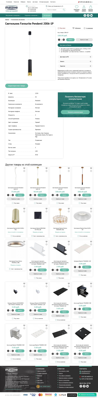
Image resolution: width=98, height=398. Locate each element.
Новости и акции (41, 371)
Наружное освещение (31, 15)
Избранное (78, 28)
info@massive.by (85, 373)
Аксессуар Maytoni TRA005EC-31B (82, 303)
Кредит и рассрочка (64, 380)
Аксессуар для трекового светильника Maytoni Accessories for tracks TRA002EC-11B (60, 262)
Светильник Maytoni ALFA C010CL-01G (15, 228)
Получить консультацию (75, 112)
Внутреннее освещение (13, 15)
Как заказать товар (64, 371)
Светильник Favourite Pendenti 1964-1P (15, 188)
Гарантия (62, 66)
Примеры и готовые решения (66, 387)
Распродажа (47, 15)
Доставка (35, 2)
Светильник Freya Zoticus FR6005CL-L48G (15, 261)
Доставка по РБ (64, 57)
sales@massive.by (86, 371)
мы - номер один (45, 386)
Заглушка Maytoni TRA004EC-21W (82, 261)
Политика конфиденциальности (13, 389)
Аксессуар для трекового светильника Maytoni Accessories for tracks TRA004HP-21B (82, 346)
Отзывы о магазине (42, 373)
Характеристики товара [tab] (16, 86)
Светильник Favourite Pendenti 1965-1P (38, 188)
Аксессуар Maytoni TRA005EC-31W (15, 345)
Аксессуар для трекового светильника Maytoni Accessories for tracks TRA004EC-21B (60, 346)
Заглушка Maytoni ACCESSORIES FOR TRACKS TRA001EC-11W (38, 303)
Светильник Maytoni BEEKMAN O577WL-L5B (37, 228)
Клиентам (16, 2)
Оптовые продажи (44, 2)
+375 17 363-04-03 (87, 379)
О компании (9, 2)
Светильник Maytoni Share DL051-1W (82, 228)
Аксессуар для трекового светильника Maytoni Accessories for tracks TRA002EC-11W (38, 262)
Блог (38, 378)
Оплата (29, 2)
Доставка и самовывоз (65, 375)
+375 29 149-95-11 (85, 2)
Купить (70, 39)
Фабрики (23, 2)
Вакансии (39, 375)
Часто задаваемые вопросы (66, 382)
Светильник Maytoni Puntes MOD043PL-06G (60, 228)
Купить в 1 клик (84, 39)
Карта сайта (40, 382)
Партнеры (39, 380)
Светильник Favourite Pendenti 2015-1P (82, 188)
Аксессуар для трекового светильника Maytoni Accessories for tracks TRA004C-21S (60, 304)
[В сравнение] (24, 171)
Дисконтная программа (65, 384)
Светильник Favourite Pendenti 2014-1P (60, 188)
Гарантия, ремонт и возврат (66, 378)
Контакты (52, 2)
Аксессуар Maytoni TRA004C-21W (37, 345)
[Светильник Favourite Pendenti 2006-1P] (30, 53)
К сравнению (89, 28)
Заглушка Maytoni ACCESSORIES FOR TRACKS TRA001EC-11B (16, 303)
